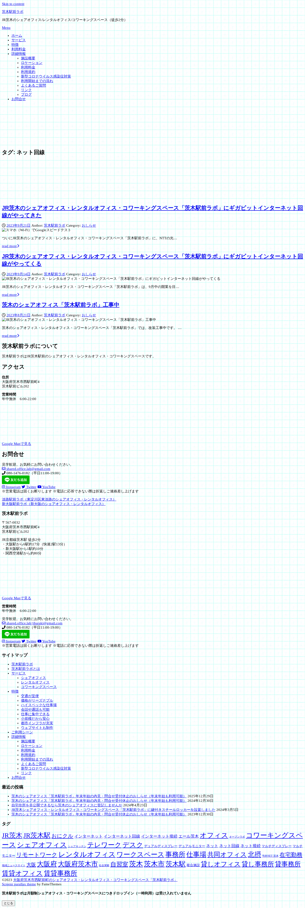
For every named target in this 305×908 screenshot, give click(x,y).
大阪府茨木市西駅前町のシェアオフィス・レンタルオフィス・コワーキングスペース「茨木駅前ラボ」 (95, 880)
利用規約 (28, 72)
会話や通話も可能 (35, 709)
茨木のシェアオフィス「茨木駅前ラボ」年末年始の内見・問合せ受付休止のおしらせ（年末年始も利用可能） (99, 796)
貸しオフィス (221, 864)
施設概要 (28, 58)
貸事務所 (288, 864)
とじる (8, 903)
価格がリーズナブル (37, 700)
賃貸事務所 (60, 873)
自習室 (119, 864)
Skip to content (13, 4)
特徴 (15, 45)
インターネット (88, 836)
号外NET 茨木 (270, 856)
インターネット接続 (159, 836)
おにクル (62, 836)
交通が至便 (30, 696)
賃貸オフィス (22, 873)
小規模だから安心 (35, 718)
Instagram (13, 487)
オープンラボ (237, 836)
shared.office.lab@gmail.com (27, 469)
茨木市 (154, 864)
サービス (18, 40)
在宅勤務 (291, 855)
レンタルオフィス (35, 682)
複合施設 (193, 865)
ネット (212, 846)
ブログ (26, 94)
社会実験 (104, 865)
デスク (132, 845)
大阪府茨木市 (78, 864)
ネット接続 (250, 846)
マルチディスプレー (277, 846)
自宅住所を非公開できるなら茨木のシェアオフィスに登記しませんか (66, 805)
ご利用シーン (22, 732)
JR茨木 (12, 835)
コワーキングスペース (39, 687)
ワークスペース (140, 854)
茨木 (136, 864)
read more (9, 246)
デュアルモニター (191, 846)
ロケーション (31, 63)
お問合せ (18, 99)
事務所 (175, 854)
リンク (26, 90)
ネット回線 (229, 846)
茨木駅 (176, 864)
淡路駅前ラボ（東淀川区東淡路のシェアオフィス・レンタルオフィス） (59, 499)
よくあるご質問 (33, 85)
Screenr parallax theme (19, 884)
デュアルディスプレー (161, 846)
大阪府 (47, 864)
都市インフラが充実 (37, 723)
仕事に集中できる (35, 714)
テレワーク (104, 845)
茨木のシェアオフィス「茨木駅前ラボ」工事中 (60, 305)
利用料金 (18, 49)
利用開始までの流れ (37, 81)
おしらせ (89, 225)
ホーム (16, 35)
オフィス (214, 835)
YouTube (48, 487)
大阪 (31, 864)
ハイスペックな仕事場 (39, 705)
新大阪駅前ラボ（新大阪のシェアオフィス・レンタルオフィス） (54, 504)
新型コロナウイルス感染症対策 (46, 76)
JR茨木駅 (37, 835)
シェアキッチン (77, 846)
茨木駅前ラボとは (25, 669)
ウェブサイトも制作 (37, 728)
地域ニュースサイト (13, 865)
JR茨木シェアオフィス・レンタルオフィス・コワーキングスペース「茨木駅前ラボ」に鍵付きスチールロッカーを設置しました (113, 810)
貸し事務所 (258, 864)
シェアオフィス (33, 678)
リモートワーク (36, 855)
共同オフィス (227, 854)
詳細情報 (18, 54)
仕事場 (196, 854)
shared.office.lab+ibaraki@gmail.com (33, 623)
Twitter (30, 487)
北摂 (254, 854)
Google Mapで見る (16, 444)
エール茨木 (188, 836)
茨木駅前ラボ (12, 12)
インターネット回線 (122, 836)
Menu (6, 28)
